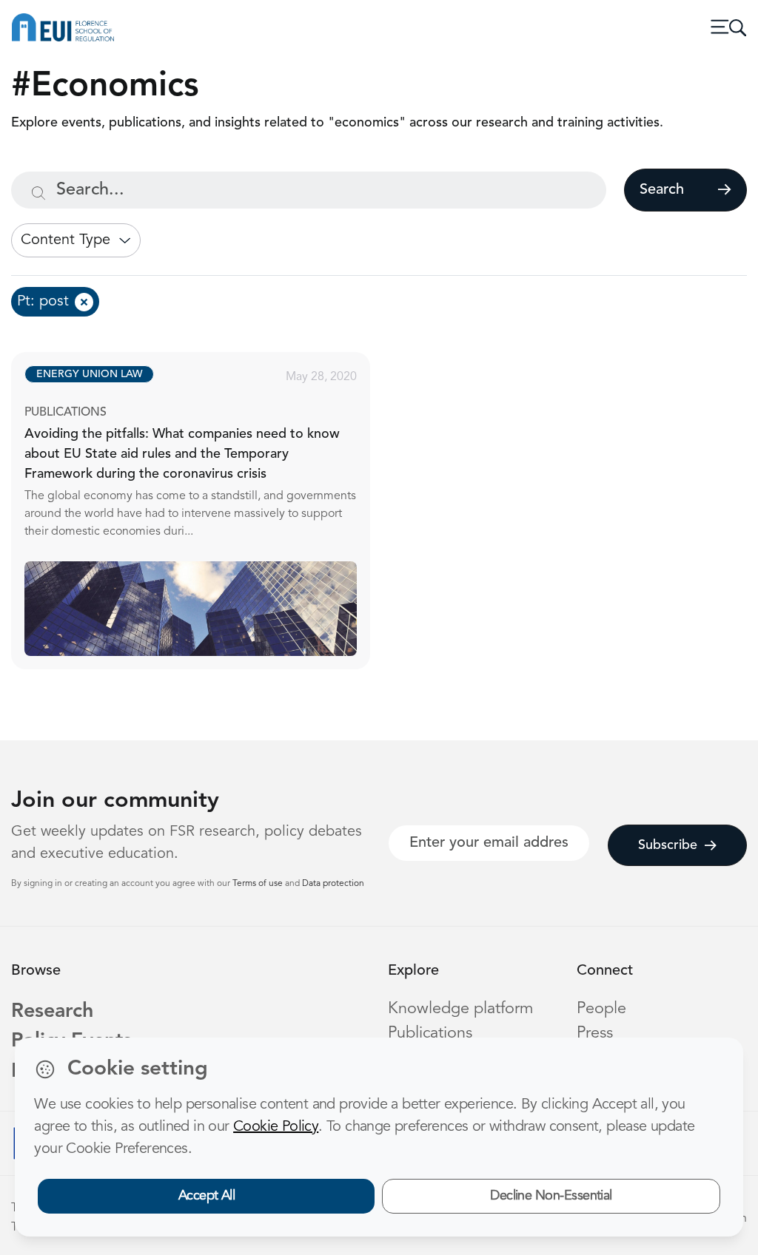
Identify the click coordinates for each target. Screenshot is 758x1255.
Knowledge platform (461, 1009)
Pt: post (43, 301)
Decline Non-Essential (551, 1195)
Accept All (206, 1195)
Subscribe (667, 845)
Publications (430, 1033)
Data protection (333, 883)
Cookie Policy (275, 1127)
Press (595, 1033)
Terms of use (258, 883)
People (601, 1009)
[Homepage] (63, 27)
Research (52, 1012)
